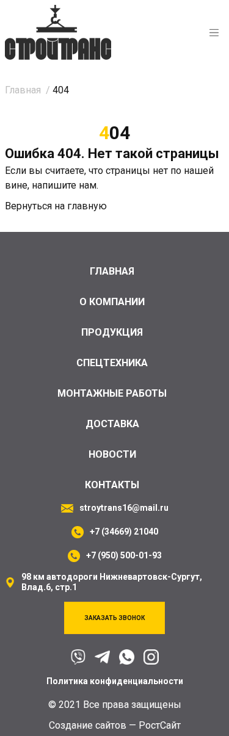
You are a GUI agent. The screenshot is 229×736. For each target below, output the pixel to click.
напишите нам (64, 185)
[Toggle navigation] (214, 32)
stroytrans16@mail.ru (124, 508)
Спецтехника (112, 363)
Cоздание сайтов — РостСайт (115, 725)
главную (87, 206)
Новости (112, 454)
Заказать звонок (114, 618)
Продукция (112, 332)
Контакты (112, 485)
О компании (112, 302)
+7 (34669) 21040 (124, 531)
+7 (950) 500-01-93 (124, 555)
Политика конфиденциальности (114, 681)
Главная (112, 271)
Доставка (112, 424)
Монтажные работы (112, 393)
